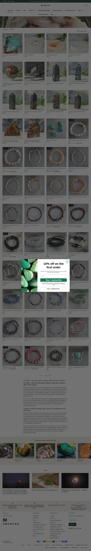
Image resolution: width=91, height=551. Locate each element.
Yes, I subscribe (53, 280)
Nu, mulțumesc (53, 289)
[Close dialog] (67, 261)
